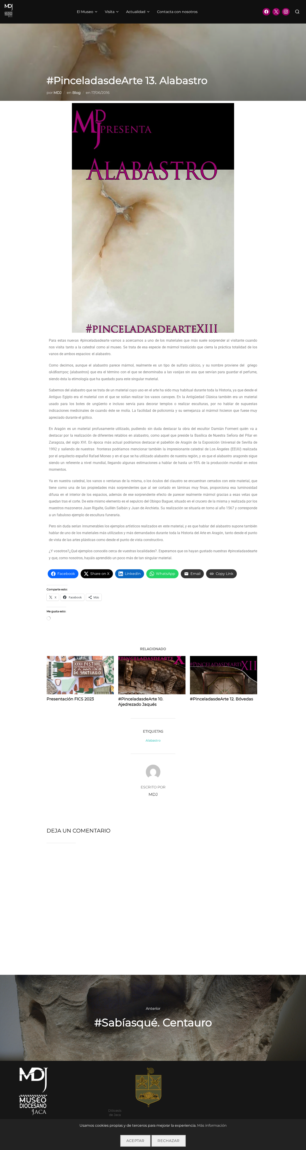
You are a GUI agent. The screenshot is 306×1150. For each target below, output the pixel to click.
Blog (76, 93)
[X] (276, 12)
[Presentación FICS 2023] (80, 675)
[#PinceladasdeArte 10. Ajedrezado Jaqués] (151, 675)
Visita (109, 12)
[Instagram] (286, 12)
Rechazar (168, 1141)
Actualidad (135, 12)
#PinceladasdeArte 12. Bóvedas (221, 699)
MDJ (58, 93)
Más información (212, 1125)
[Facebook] (266, 12)
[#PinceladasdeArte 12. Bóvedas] (223, 675)
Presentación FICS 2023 (70, 699)
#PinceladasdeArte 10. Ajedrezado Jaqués (140, 702)
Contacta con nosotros (177, 12)
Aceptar (135, 1141)
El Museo (85, 12)
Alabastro (153, 740)
